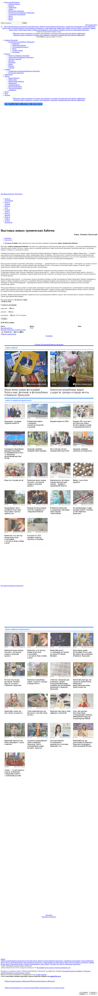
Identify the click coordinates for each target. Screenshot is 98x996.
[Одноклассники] (19, 332)
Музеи (14, 49)
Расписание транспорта (16, 73)
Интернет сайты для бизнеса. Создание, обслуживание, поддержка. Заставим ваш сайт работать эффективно (49, 35)
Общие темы (12, 80)
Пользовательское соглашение (72, 971)
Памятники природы (19, 45)
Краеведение (12, 83)
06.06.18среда (7, 207)
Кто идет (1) (8, 240)
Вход (95, 25)
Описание (8, 238)
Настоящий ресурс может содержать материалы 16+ (54, 967)
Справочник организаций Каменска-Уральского (24, 71)
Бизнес (10, 64)
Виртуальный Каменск (12, 2)
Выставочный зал (6, 328)
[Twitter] (17, 332)
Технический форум (15, 88)
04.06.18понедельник (9, 199)
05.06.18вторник (7, 203)
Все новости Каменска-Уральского (12, 585)
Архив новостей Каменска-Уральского (21, 57)
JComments (49, 336)
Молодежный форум (15, 86)
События (11, 67)
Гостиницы (16, 52)
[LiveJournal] (23, 332)
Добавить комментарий (8, 334)
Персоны (11, 61)
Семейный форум (14, 85)
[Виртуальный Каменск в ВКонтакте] (49, 981)
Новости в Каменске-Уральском (18, 55)
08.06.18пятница (7, 214)
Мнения (11, 66)
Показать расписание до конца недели (13, 330)
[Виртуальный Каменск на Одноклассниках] (49, 988)
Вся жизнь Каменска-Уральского (49, 916)
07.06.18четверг (7, 210)
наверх (3, 959)
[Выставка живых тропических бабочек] (2, 243)
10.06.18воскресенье (9, 221)
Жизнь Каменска (13, 78)
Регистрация (89, 25)
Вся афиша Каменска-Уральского (11, 194)
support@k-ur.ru (55, 976)
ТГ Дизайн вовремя (39, 974)
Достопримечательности (20, 47)
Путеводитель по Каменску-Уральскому (21, 42)
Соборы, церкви (17, 50)
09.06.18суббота (7, 218)
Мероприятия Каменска (16, 81)
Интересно (12, 62)
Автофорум (12, 90)
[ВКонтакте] (15, 332)
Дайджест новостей (14, 59)
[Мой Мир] (21, 332)
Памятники (16, 43)
